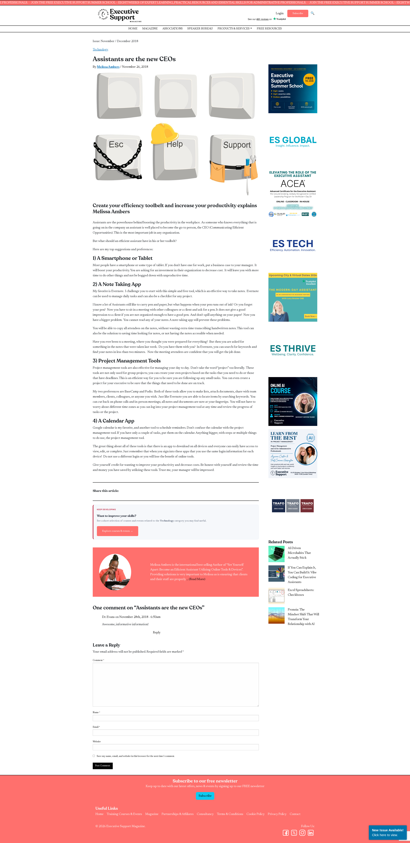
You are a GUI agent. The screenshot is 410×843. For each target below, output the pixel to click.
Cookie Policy (255, 814)
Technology (100, 49)
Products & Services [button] (233, 28)
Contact (295, 814)
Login (279, 13)
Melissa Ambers (108, 67)
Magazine (150, 28)
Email (96, 727)
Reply (156, 632)
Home (132, 28)
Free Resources (269, 28)
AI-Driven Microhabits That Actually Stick (299, 553)
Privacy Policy (277, 814)
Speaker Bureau (200, 28)
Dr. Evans (108, 617)
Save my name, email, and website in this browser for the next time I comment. (136, 756)
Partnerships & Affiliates (178, 814)
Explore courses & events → (117, 531)
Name (96, 713)
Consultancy (205, 814)
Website (97, 742)
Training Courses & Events (124, 814)
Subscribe (298, 13)
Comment (98, 660)
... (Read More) (195, 579)
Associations (172, 28)
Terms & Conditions (230, 814)
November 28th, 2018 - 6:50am (139, 617)
